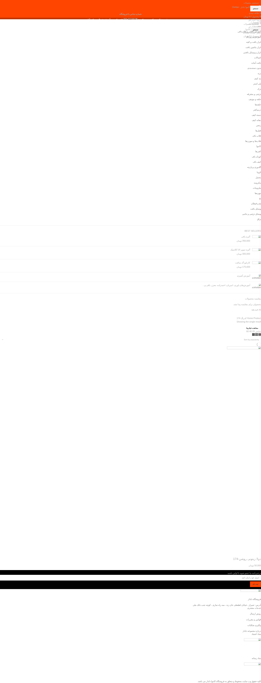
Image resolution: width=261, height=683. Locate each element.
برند (259, 73)
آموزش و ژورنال (253, 37)
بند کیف (257, 78)
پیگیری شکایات (254, 625)
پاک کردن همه (256, 310)
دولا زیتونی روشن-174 (247, 559)
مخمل (258, 177)
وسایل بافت (255, 209)
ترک (259, 89)
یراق (259, 219)
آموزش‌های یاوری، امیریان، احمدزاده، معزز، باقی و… (226, 285)
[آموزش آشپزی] (256, 276)
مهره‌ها (258, 193)
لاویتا (259, 172)
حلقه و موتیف (255, 99)
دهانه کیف (256, 120)
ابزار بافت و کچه (253, 42)
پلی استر (257, 84)
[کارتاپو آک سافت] (256, 265)
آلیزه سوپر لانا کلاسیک (240, 250)
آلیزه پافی (245, 236)
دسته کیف (256, 115)
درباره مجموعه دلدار (252, 631)
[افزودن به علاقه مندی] (235, 553)
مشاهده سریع (250, 553)
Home (250, 318)
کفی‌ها (258, 151)
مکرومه (257, 183)
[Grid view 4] (253, 335)
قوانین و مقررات (253, 619)
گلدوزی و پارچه (254, 167)
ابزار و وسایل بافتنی (252, 52)
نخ (260, 198)
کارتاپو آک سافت (242, 263)
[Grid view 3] (256, 335)
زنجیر (258, 125)
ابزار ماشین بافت (253, 47)
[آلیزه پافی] (256, 239)
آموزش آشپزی (243, 276)
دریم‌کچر (257, 110)
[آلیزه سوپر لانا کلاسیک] (256, 252)
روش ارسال (255, 614)
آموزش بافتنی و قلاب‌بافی (249, 31)
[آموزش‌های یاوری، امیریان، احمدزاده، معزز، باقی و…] (256, 286)
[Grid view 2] (259, 335)
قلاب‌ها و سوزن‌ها (253, 141)
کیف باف (257, 162)
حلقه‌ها (258, 104)
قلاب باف (256, 136)
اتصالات (257, 57)
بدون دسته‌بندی (254, 68)
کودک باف (256, 157)
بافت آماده (256, 63)
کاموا (258, 146)
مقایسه (243, 553)
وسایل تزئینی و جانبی (251, 214)
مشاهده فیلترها (252, 328)
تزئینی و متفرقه (254, 94)
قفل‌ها (258, 130)
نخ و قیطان (256, 203)
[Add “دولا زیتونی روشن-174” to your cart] (257, 553)
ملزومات (257, 188)
